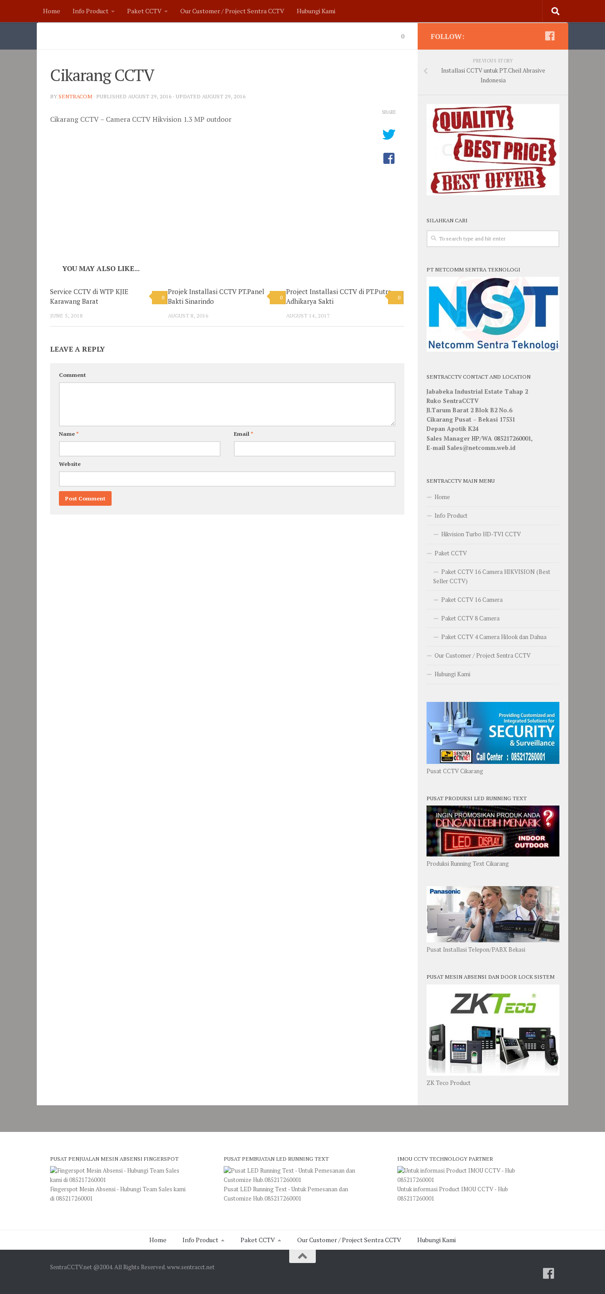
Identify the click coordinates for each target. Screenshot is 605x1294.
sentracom (75, 96)
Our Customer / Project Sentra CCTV (232, 11)
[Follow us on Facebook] (549, 36)
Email (243, 434)
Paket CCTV (144, 11)
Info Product (91, 11)
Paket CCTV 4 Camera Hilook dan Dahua (494, 637)
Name (69, 434)
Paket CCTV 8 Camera (470, 618)
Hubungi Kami (316, 11)
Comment (72, 375)
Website (70, 464)
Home (51, 11)
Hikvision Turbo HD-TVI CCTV (481, 534)
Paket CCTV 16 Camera (472, 600)
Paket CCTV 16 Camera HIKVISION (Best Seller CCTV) (492, 576)
